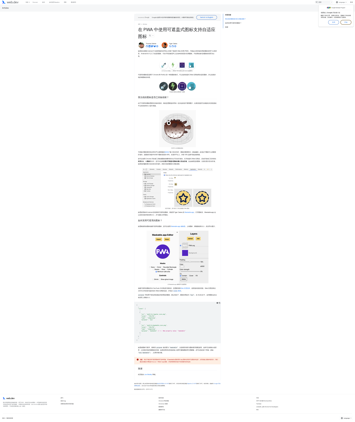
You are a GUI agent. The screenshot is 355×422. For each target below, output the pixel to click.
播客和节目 (162, 410)
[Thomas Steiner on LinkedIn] (149, 46)
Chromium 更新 (163, 404)
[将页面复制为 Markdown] (150, 35)
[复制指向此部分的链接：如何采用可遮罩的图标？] (163, 221)
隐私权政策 (10, 418)
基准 (43, 2)
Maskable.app (189, 212)
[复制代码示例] (219, 303)
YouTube (258, 404)
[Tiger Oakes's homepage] (175, 46)
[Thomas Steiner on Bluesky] (155, 46)
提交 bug (63, 401)
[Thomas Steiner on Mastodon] (152, 46)
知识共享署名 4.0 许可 (163, 383)
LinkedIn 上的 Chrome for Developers (267, 407)
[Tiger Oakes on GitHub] (173, 46)
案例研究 (73, 2)
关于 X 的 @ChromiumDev (264, 401)
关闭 (333, 22)
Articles (5, 8)
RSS (257, 410)
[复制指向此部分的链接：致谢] (144, 369)
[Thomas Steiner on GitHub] (147, 46)
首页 (139, 24)
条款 (3, 418)
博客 (65, 2)
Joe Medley (148, 374)
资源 (27, 2)
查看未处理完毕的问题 (67, 404)
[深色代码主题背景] (217, 303)
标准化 (167, 152)
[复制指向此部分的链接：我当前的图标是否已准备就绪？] (170, 97)
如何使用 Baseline (54, 2)
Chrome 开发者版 (164, 401)
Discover (35, 2)
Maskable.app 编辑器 (178, 226)
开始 (345, 22)
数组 (177, 291)
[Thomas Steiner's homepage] (157, 46)
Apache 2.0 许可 (191, 383)
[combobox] (324, 2)
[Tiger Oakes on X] (170, 46)
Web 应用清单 (185, 288)
